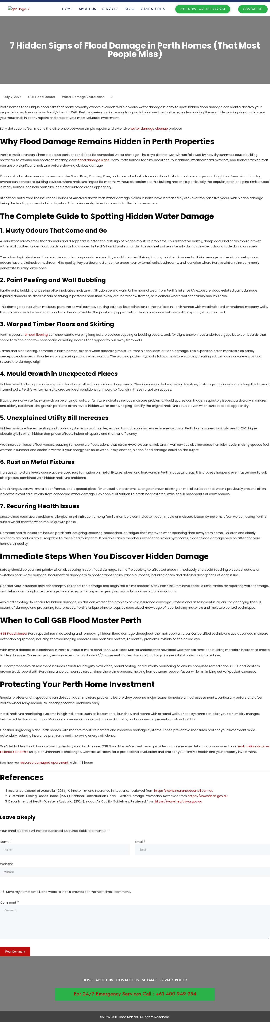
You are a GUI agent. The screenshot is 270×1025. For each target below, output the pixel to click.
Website (6, 864)
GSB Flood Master (13, 633)
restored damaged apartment (44, 762)
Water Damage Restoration (83, 97)
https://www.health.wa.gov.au (178, 801)
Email (140, 841)
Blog (129, 9)
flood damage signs (93, 160)
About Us (87, 9)
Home (67, 9)
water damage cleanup (149, 128)
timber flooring (36, 334)
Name (6, 841)
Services (110, 9)
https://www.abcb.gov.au (208, 796)
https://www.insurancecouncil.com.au (183, 790)
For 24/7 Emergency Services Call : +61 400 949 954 (135, 993)
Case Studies (153, 9)
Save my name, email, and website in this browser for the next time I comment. (68, 891)
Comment (9, 902)
